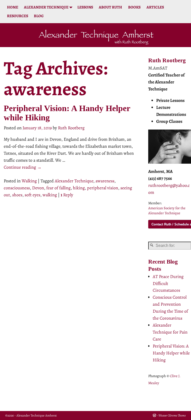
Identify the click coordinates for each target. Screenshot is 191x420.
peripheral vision (102, 188)
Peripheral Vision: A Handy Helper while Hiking (171, 353)
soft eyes (32, 195)
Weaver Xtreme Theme (172, 415)
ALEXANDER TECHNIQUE (46, 7)
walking (50, 195)
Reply (67, 195)
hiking (79, 188)
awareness (105, 181)
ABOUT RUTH (110, 7)
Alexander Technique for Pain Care (170, 332)
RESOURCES (17, 15)
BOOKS (134, 7)
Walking (29, 181)
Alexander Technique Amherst (36, 415)
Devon (38, 188)
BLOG (39, 15)
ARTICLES (155, 7)
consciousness (17, 188)
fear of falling (58, 188)
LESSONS (85, 7)
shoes (17, 195)
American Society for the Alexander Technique (167, 210)
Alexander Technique (74, 181)
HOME (12, 7)
